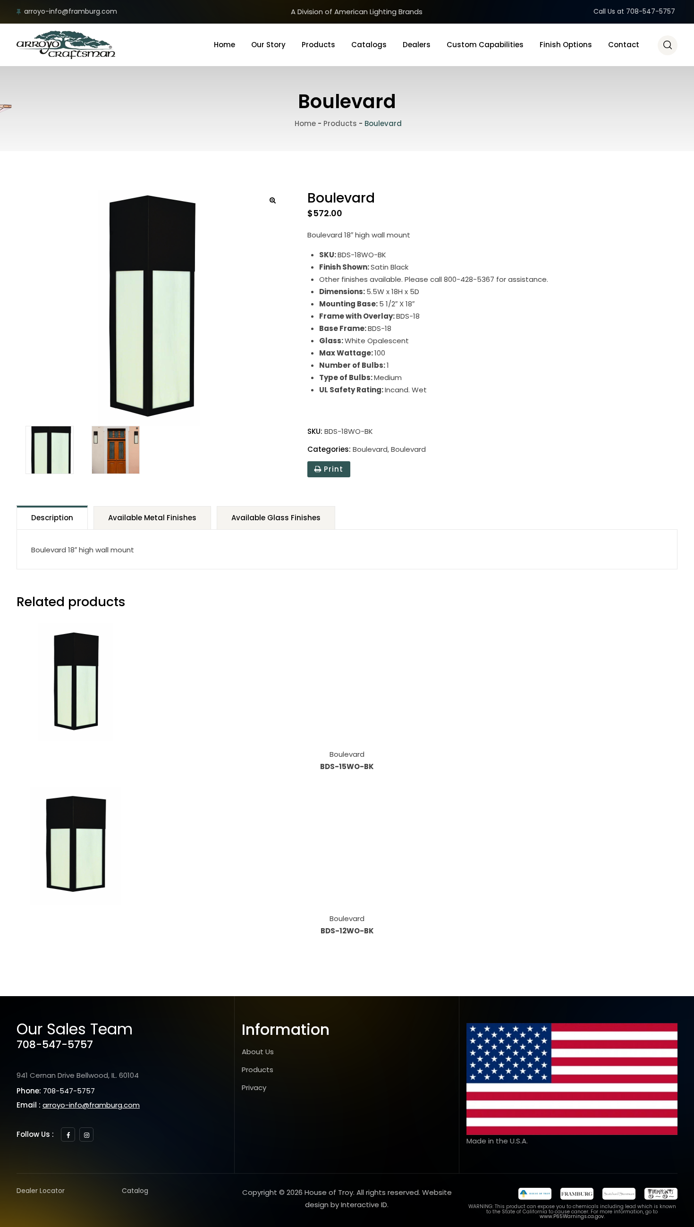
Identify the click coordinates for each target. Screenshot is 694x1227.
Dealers (417, 45)
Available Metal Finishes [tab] (152, 518)
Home (224, 45)
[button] (273, 200)
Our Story (268, 45)
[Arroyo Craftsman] (66, 45)
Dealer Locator (41, 1190)
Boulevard (370, 449)
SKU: (314, 431)
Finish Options (566, 45)
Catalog (135, 1190)
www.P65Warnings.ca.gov (572, 1216)
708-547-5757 (55, 1044)
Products (318, 45)
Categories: (329, 449)
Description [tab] (52, 518)
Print (332, 469)
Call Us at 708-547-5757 (634, 11)
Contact (623, 45)
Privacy (254, 1087)
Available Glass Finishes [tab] (276, 518)
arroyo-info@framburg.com (70, 11)
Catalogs (369, 45)
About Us (258, 1052)
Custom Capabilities (485, 45)
